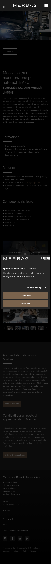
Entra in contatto (12, 404)
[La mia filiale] (5, 6)
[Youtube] (20, 538)
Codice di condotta (11, 551)
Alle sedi (6, 510)
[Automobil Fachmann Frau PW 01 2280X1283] (25, 310)
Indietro (10, 51)
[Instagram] (5, 538)
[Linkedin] (27, 538)
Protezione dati (9, 548)
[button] (46, 328)
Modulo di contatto (11, 494)
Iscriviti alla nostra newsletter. (16, 530)
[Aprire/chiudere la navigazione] (46, 5)
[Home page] (26, 5)
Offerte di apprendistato (15, 455)
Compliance (35, 548)
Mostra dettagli (34, 287)
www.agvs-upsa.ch (32, 182)
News (5, 524)
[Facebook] (12, 538)
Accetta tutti (25, 296)
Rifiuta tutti (25, 304)
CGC (24, 551)
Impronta (23, 548)
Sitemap (32, 551)
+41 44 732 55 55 (10, 491)
